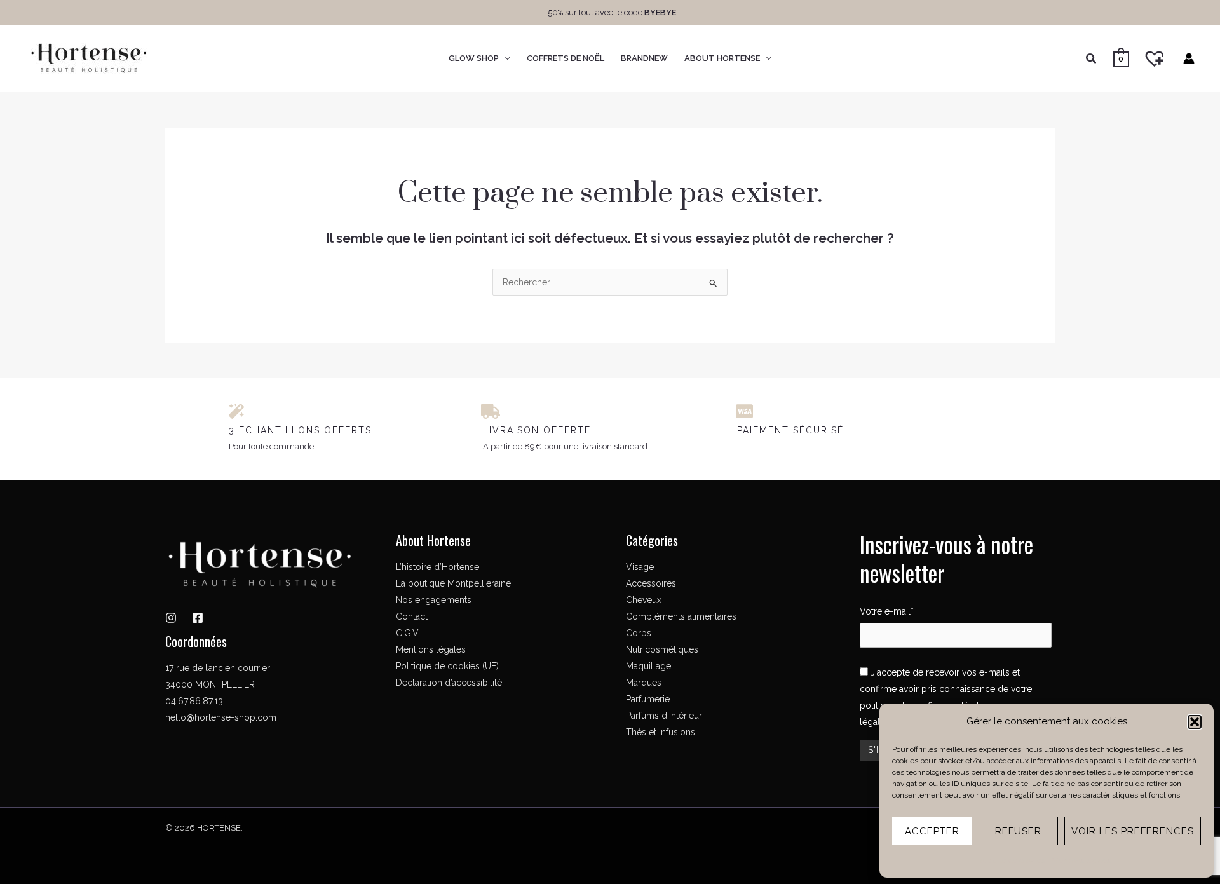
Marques (643, 682)
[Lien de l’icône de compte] (1189, 58)
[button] (1194, 722)
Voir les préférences (1132, 831)
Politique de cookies (1010, 860)
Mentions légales (1081, 860)
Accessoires (651, 583)
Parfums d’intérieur (664, 716)
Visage (640, 567)
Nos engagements (433, 600)
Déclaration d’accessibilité (449, 682)
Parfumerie (648, 699)
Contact (412, 616)
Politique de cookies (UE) (447, 666)
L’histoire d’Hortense (437, 567)
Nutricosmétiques (662, 649)
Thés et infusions (660, 732)
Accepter (932, 831)
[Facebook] (197, 617)
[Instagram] (171, 617)
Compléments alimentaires (681, 616)
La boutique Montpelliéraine (453, 583)
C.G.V (407, 633)
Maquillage (648, 666)
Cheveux (643, 600)
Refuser (1018, 831)
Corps (638, 633)
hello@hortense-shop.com (220, 717)
